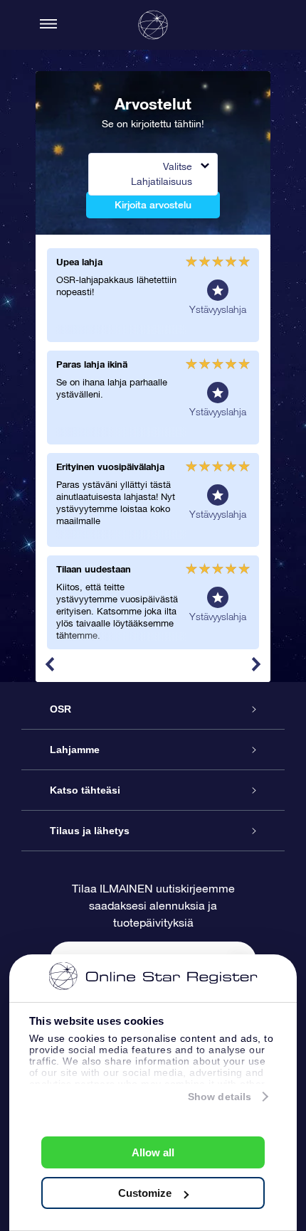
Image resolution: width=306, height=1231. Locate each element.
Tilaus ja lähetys (90, 830)
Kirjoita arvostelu (153, 205)
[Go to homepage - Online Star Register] (153, 25)
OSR (60, 709)
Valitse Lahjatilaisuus (161, 174)
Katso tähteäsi (85, 790)
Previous (50, 664)
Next (256, 664)
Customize (145, 1193)
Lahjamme (75, 749)
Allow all (153, 1152)
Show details (219, 1096)
